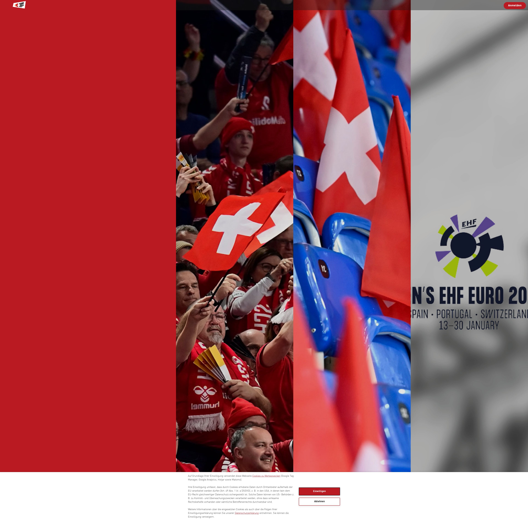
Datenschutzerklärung (247, 513)
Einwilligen (319, 491)
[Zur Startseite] (19, 5)
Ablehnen (319, 501)
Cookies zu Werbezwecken (266, 476)
